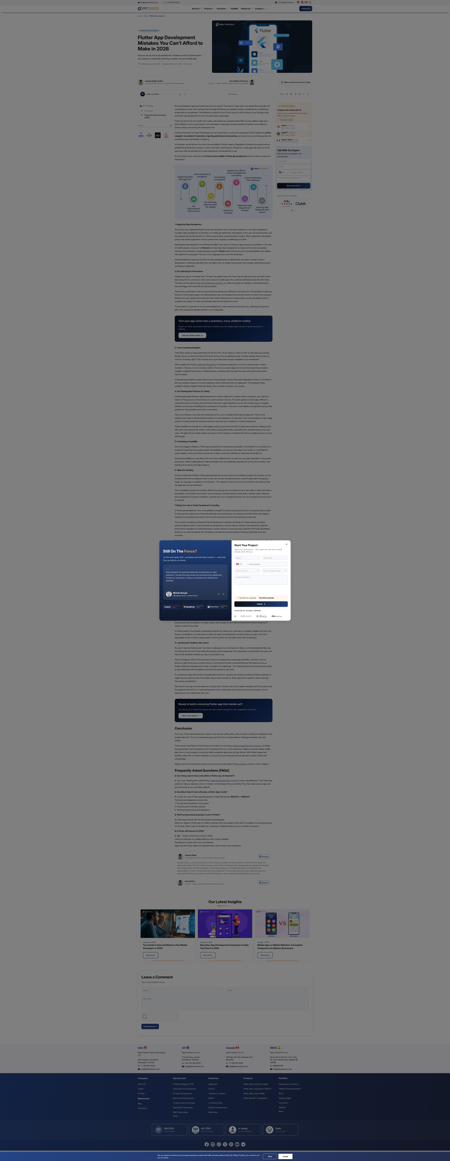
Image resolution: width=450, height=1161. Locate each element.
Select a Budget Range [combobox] (272, 571)
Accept (285, 1156)
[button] (287, 544)
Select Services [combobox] (241, 571)
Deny (270, 1156)
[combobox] (240, 564)
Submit (259, 604)
